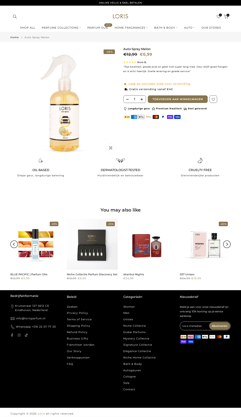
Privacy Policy (77, 313)
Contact (129, 389)
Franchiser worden (81, 344)
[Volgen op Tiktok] (26, 335)
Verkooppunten (78, 357)
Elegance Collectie (137, 351)
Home (14, 37)
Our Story (74, 351)
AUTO (188, 27)
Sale (126, 383)
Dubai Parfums (134, 332)
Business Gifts (77, 338)
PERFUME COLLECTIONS (60, 27)
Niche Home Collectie (139, 357)
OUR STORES (211, 27)
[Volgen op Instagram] (19, 335)
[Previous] (14, 244)
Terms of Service (79, 319)
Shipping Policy (78, 325)
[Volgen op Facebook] (12, 335)
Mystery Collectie (136, 338)
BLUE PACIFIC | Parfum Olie (28, 274)
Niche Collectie (134, 325)
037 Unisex (187, 274)
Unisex (128, 319)
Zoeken (72, 306)
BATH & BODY (164, 27)
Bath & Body (132, 364)
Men (126, 313)
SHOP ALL (27, 27)
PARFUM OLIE (99, 27)
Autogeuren (132, 370)
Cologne (129, 376)
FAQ (70, 364)
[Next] (227, 244)
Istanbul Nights (133, 274)
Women (129, 306)
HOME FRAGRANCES (130, 27)
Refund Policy (77, 332)
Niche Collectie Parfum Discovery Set (92, 274)
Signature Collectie (137, 344)
